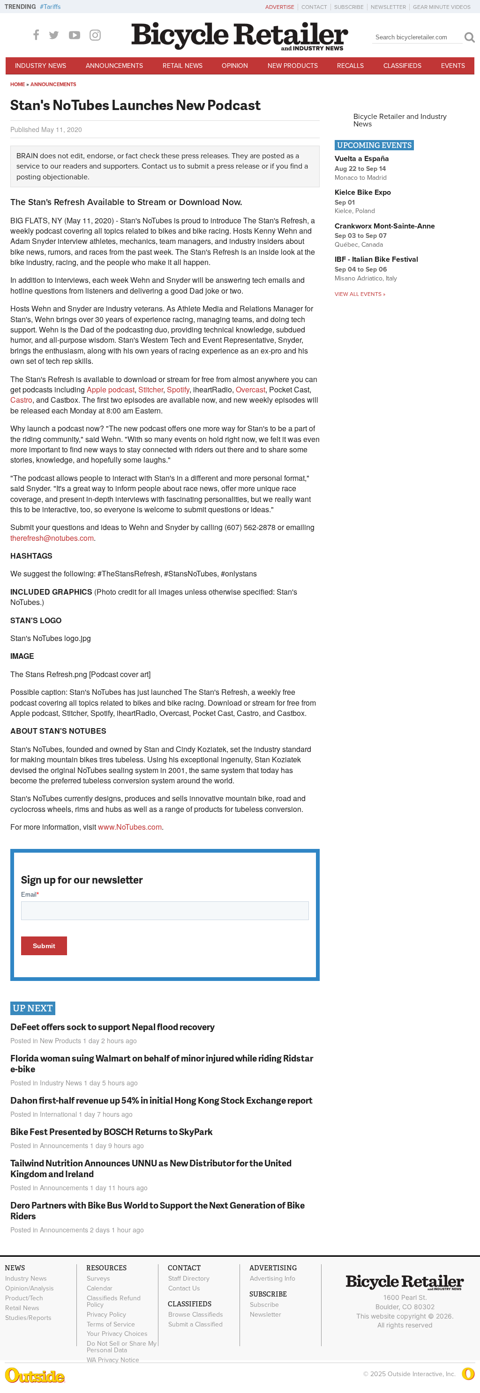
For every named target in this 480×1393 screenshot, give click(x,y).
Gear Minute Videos (442, 7)
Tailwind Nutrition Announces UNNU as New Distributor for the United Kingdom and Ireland (151, 1168)
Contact (314, 7)
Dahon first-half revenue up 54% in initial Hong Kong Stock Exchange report (161, 1100)
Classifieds (402, 66)
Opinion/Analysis (29, 1288)
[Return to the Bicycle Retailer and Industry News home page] (240, 48)
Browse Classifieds (195, 1315)
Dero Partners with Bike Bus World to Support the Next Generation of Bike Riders (157, 1210)
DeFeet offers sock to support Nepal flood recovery (112, 1026)
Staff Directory (189, 1278)
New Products (293, 66)
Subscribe (349, 7)
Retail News (182, 66)
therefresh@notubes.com (52, 537)
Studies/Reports (28, 1317)
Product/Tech (24, 1298)
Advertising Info (272, 1278)
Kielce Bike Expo (363, 192)
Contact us (159, 166)
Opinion (235, 66)
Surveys (98, 1278)
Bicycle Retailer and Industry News (400, 120)
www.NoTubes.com (130, 826)
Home (17, 84)
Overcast (250, 389)
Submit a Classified (195, 1324)
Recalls (350, 66)
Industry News (40, 66)
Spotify (178, 389)
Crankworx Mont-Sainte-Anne (385, 226)
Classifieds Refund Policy (114, 1302)
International (58, 1114)
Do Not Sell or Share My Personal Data (122, 1347)
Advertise (279, 7)
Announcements (114, 66)
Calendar (99, 1288)
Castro (21, 399)
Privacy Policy (106, 1314)
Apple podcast (111, 389)
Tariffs (52, 7)
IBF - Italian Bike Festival (376, 259)
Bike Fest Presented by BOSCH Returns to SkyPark (111, 1131)
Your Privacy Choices (117, 1334)
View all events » (360, 294)
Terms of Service (111, 1324)
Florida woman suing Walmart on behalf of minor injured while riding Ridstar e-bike (161, 1063)
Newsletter (388, 7)
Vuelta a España (362, 158)
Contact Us (184, 1288)
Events (453, 66)
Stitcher (150, 389)
